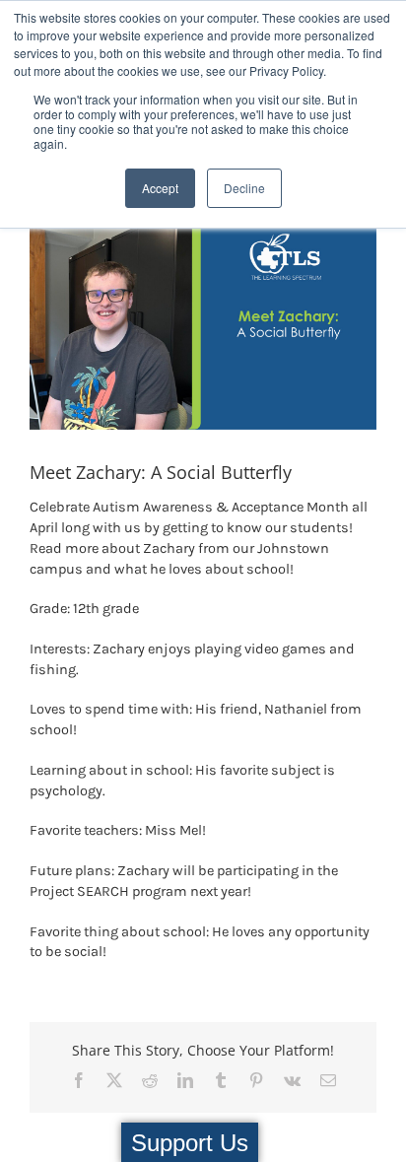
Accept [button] (160, 187)
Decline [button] (244, 187)
